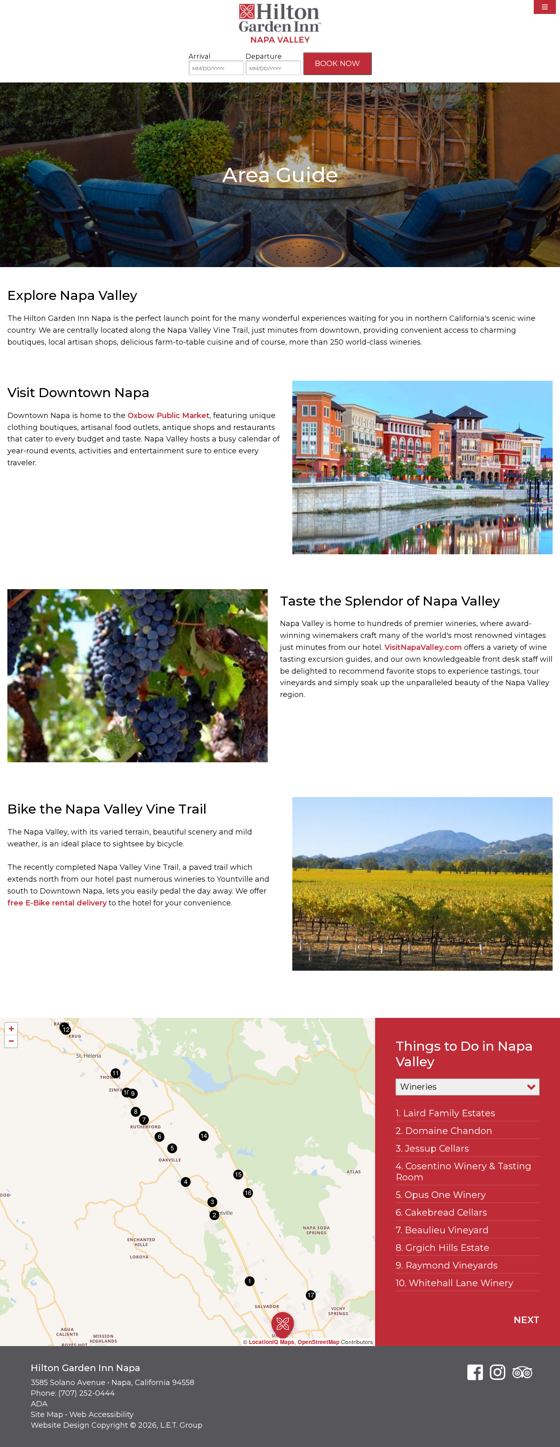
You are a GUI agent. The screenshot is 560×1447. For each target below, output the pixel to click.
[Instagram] (497, 1372)
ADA (39, 1403)
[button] (283, 1326)
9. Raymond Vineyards (447, 1265)
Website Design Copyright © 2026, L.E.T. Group (117, 1425)
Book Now (337, 63)
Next (527, 1320)
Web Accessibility (101, 1414)
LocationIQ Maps (271, 1342)
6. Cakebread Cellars (441, 1212)
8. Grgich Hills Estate (442, 1247)
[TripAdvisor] (522, 1372)
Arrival (200, 56)
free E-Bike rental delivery (57, 903)
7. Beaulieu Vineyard (442, 1230)
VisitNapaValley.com (423, 647)
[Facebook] (475, 1372)
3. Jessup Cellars (432, 1148)
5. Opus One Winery (441, 1194)
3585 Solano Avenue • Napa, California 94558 (112, 1382)
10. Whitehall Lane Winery (454, 1283)
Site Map (47, 1414)
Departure (264, 56)
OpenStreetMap (318, 1342)
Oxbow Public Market (168, 415)
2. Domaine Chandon (444, 1130)
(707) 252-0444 (86, 1393)
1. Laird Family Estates (445, 1113)
